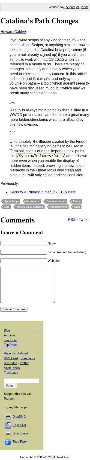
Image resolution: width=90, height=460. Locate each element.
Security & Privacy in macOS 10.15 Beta (42, 192)
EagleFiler (19, 425)
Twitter (84, 220)
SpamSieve (20, 433)
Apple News (12, 368)
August (70, 7)
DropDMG (19, 416)
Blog (7, 330)
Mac (6, 206)
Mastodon (10, 363)
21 (77, 7)
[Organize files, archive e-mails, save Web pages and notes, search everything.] (8, 425)
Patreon (9, 398)
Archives (10, 335)
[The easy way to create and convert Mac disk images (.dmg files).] (8, 416)
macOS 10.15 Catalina (30, 206)
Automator (32, 201)
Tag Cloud (10, 340)
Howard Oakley (13, 32)
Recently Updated (16, 353)
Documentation (56, 201)
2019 (84, 7)
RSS (72, 220)
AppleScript (11, 201)
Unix (77, 206)
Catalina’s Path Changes (39, 20)
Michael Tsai (60, 457)
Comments (28, 358)
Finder (77, 201)
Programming (58, 206)
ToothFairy (20, 441)
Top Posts (11, 345)
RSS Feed (11, 358)
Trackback (11, 372)
